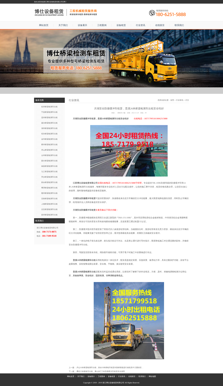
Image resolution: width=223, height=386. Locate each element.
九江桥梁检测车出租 (49, 172)
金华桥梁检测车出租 (49, 139)
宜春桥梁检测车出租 (49, 199)
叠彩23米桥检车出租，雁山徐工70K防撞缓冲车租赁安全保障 (101, 371)
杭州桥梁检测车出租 (49, 107)
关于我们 (63, 25)
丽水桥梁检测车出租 (49, 161)
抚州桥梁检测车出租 (49, 215)
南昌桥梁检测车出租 (49, 166)
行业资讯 (140, 25)
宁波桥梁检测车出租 (49, 112)
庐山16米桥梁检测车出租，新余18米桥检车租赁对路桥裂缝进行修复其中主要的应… (110, 368)
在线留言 (160, 25)
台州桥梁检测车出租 (49, 155)
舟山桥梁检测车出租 (49, 150)
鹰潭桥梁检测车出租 (49, 188)
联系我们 (179, 25)
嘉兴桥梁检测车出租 (49, 123)
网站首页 (43, 25)
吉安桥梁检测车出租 (49, 209)
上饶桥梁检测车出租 (49, 204)
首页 (172, 100)
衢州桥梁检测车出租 (49, 145)
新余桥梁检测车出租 (49, 182)
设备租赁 (121, 25)
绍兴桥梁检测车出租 (49, 134)
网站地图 (152, 376)
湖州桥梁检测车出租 (49, 128)
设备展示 (82, 25)
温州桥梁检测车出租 (49, 118)
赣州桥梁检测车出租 (49, 193)
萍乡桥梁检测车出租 (49, 177)
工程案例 (101, 25)
